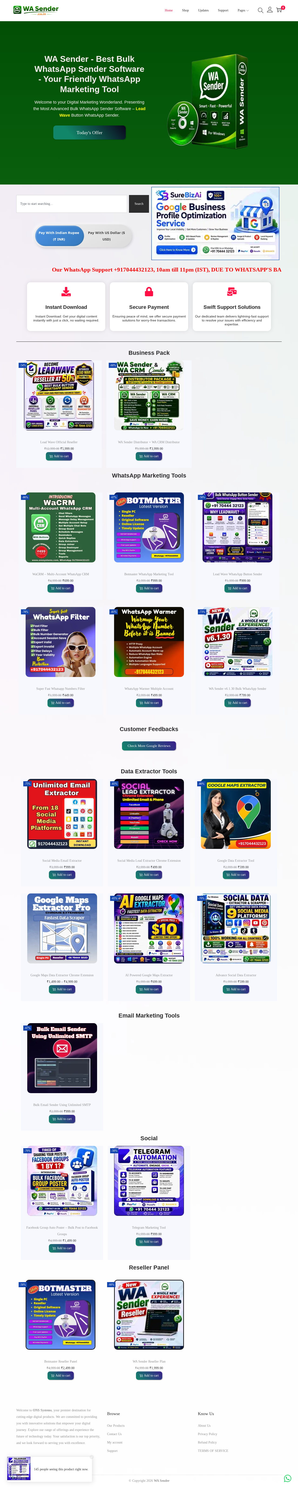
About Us (204, 1425)
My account (114, 1442)
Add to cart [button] (61, 456)
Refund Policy (207, 1442)
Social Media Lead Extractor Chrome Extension (149, 860)
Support (112, 1451)
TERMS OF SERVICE (213, 1451)
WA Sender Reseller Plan (149, 1361)
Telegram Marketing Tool (149, 1227)
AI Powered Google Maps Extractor (149, 975)
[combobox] (71, 204)
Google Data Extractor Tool (235, 860)
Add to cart (64, 989)
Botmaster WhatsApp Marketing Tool (149, 574)
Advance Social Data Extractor (236, 975)
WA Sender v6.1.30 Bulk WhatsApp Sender (237, 688)
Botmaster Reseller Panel (60, 1361)
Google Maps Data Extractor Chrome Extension (62, 975)
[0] (279, 10)
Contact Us (114, 1434)
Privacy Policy (207, 1434)
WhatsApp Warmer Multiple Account (149, 688)
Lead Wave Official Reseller (59, 442)
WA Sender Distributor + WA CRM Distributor (149, 442)
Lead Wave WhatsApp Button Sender (237, 574)
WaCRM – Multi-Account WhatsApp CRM (60, 574)
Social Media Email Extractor (62, 860)
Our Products (116, 1425)
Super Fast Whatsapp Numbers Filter (60, 688)
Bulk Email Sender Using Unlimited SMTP (62, 1105)
